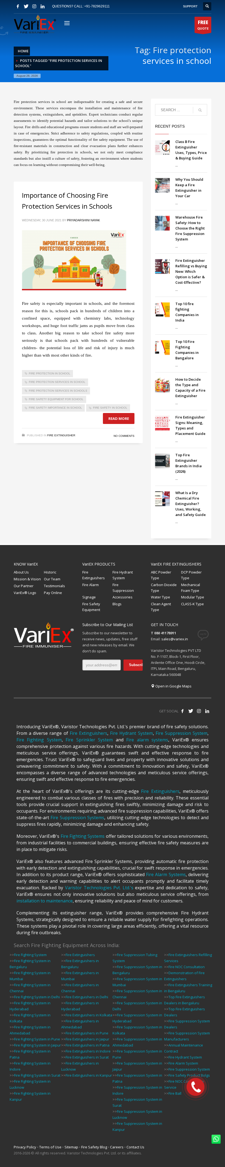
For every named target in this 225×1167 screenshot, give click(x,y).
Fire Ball (174, 1093)
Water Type (160, 597)
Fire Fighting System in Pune (37, 1039)
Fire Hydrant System (123, 575)
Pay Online (53, 592)
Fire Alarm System (183, 1063)
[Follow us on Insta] (199, 711)
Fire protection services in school (57, 381)
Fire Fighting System (39, 740)
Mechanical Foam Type (190, 587)
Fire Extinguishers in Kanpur (89, 1075)
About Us (21, 572)
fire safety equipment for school (56, 399)
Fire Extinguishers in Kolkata (89, 1015)
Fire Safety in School (110, 407)
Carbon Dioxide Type (164, 587)
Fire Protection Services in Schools (58, 390)
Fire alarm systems (147, 740)
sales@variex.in (174, 638)
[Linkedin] (42, 6)
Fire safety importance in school (55, 407)
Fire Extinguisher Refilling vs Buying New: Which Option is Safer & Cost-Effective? (191, 271)
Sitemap (71, 1147)
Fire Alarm (90, 584)
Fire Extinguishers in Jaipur (87, 1039)
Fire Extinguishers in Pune (87, 1033)
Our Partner (23, 585)
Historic (50, 572)
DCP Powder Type (191, 575)
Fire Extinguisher (61, 435)
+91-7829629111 (97, 6)
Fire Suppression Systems (77, 818)
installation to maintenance (44, 901)
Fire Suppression (123, 587)
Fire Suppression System (181, 733)
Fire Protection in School (49, 373)
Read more (118, 418)
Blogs (117, 603)
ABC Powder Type (161, 575)
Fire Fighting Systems (83, 836)
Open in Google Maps (173, 686)
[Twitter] (26, 6)
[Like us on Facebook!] (182, 711)
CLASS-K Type (192, 603)
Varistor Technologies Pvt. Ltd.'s (99, 888)
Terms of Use (50, 1147)
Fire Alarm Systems (166, 874)
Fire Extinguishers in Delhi (87, 996)
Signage (89, 597)
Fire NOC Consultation (186, 966)
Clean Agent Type (161, 606)
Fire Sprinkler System (89, 740)
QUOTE (203, 24)
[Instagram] (34, 6)
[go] (200, 110)
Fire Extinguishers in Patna (87, 1045)
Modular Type (192, 597)
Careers (116, 1147)
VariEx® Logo (25, 592)
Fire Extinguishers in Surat (87, 1057)
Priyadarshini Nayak (83, 220)
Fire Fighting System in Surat (37, 1075)
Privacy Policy (25, 1147)
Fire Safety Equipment (91, 606)
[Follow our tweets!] (191, 711)
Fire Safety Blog (94, 1147)
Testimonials (54, 585)
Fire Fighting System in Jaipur (37, 1045)
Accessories (123, 597)
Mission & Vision (27, 579)
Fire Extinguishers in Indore (88, 1051)
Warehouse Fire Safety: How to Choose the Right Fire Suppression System (190, 228)
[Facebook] (18, 6)
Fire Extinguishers (93, 575)
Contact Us (135, 1147)
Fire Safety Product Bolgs (189, 1075)
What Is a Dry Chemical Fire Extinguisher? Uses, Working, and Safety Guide (190, 503)
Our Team (52, 579)
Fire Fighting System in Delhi (37, 996)
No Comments (124, 435)
